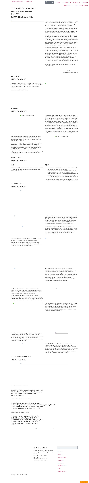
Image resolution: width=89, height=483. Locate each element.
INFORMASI (60, 460)
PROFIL (59, 454)
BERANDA (60, 452)
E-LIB (76, 5)
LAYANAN (84, 2)
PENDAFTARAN (83, 5)
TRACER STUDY (67, 5)
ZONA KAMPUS (61, 457)
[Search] (77, 447)
